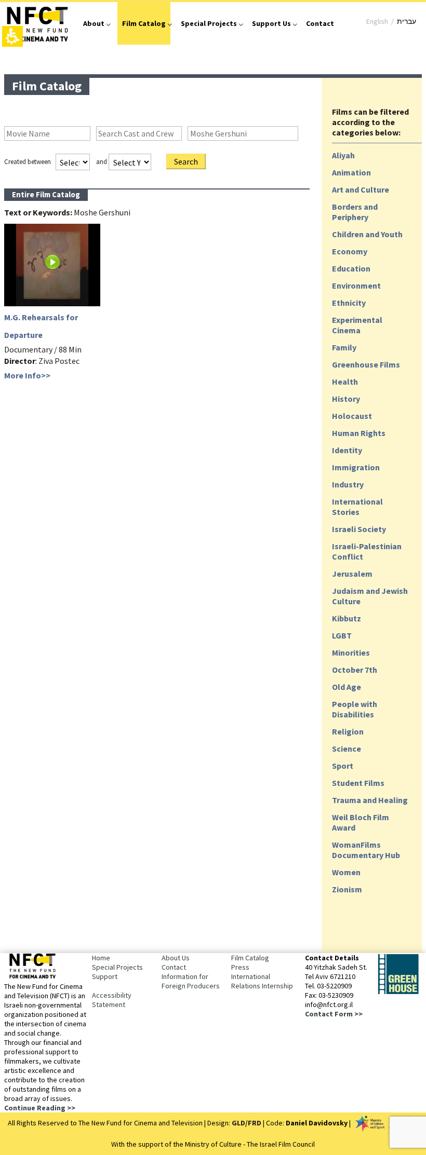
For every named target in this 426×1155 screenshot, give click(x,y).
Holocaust (352, 416)
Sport (342, 765)
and (101, 161)
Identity (347, 450)
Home (101, 957)
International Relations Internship (262, 981)
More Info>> (27, 375)
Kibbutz (346, 618)
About (93, 23)
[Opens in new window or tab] (398, 992)
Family (344, 347)
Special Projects (209, 23)
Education (351, 268)
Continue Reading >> (39, 1107)
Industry (348, 484)
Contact (320, 23)
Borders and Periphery (355, 211)
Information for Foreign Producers (191, 981)
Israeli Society (359, 529)
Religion (348, 731)
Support (104, 976)
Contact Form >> (334, 1013)
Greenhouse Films (366, 364)
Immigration (356, 467)
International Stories (357, 506)
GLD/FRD (246, 1122)
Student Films (358, 783)
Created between (27, 161)
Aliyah (343, 155)
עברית (406, 21)
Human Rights (358, 433)
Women (346, 872)
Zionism (347, 889)
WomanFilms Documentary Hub (366, 849)
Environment (356, 285)
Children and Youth (367, 234)
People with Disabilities (354, 709)
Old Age (346, 687)
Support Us (271, 23)
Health (345, 381)
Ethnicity (349, 302)
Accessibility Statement (111, 999)
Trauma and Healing (370, 800)
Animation (351, 172)
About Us (176, 957)
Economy (349, 251)
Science (346, 748)
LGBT (342, 635)
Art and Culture (360, 189)
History (346, 398)
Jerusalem (352, 573)
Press (240, 967)
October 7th (354, 669)
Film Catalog (144, 23)
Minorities (351, 652)
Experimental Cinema (357, 325)
